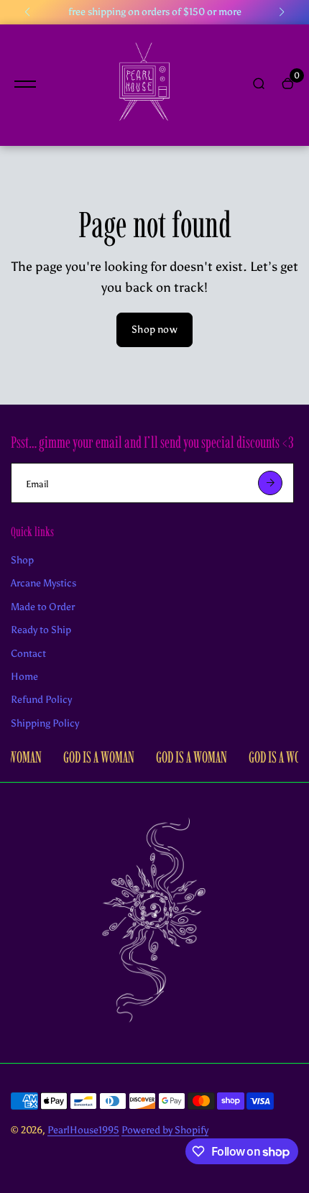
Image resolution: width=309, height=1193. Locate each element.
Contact (28, 654)
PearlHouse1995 (83, 1130)
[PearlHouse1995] (144, 85)
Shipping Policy (45, 723)
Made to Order (43, 607)
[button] (27, 12)
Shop (22, 560)
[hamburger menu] (25, 84)
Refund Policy (41, 700)
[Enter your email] (270, 483)
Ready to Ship (41, 630)
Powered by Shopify (164, 1130)
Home (24, 677)
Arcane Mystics (43, 583)
